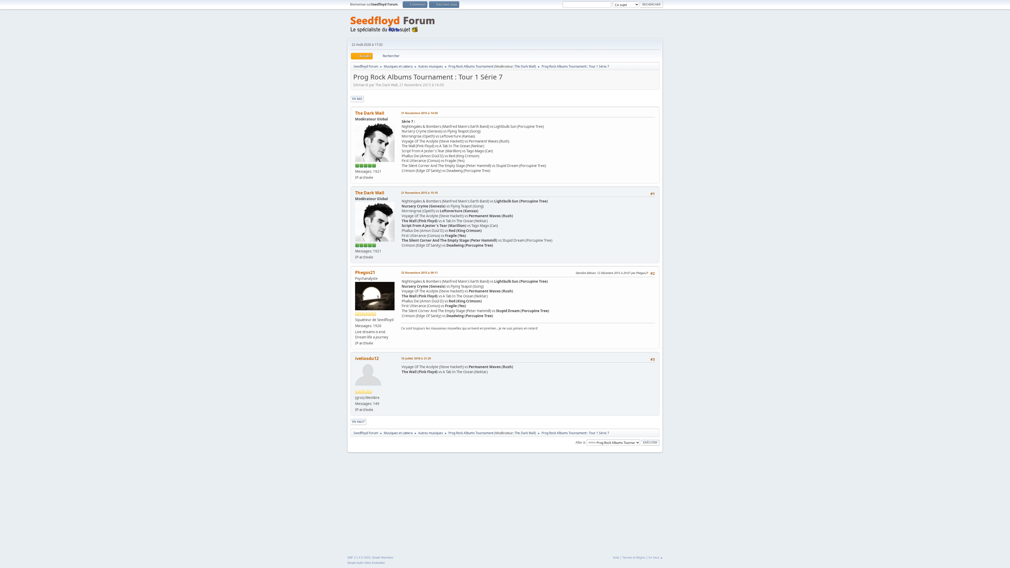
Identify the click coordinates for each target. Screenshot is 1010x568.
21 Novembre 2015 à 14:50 (419, 113)
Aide (616, 557)
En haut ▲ (656, 557)
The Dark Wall (524, 66)
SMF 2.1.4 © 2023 (358, 557)
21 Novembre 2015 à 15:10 (419, 193)
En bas (357, 99)
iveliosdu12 (367, 358)
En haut (358, 422)
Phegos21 (365, 272)
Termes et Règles (634, 557)
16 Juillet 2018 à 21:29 (416, 358)
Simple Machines (382, 557)
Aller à (580, 442)
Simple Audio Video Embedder (366, 562)
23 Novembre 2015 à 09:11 (419, 273)
